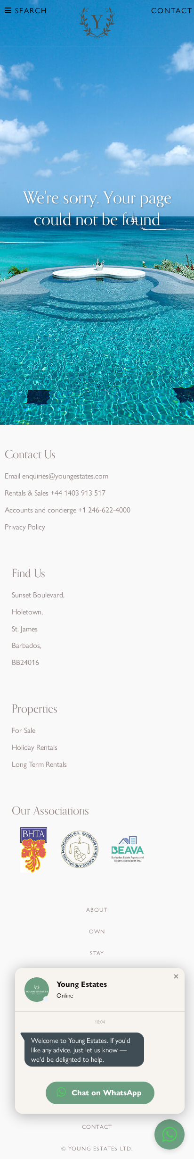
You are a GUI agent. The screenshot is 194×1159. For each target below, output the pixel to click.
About (97, 909)
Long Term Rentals (39, 763)
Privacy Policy (25, 526)
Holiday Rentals (34, 746)
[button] (176, 976)
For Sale (23, 729)
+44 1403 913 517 (77, 492)
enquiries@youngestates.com (65, 475)
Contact (172, 10)
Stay (97, 953)
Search (29, 10)
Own (97, 931)
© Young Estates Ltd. (97, 1148)
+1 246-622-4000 (104, 509)
